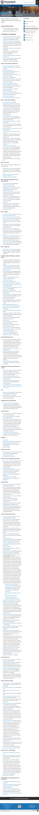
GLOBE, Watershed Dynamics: (8, 703)
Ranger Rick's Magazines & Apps (9, 548)
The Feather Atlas (6, 148)
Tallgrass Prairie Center (7, 478)
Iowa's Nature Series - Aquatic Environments (11, 690)
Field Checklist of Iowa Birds (8, 102)
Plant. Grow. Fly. (6, 281)
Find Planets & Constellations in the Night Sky (11, 755)
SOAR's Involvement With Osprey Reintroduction (12, 218)
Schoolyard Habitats (7, 627)
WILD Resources (14, 516)
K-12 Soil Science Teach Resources (9, 495)
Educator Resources (6, 551)
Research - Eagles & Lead (8, 427)
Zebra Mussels (5, 77)
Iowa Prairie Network (7, 472)
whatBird (4, 158)
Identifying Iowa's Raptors (8, 215)
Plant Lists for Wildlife (7, 321)
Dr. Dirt (4, 487)
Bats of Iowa (5, 439)
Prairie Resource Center (7, 476)
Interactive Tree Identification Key (9, 659)
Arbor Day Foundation (7, 673)
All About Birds (6, 116)
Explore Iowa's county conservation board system (12, 451)
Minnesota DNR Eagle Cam (8, 175)
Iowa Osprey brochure (13, 217)
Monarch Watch (6, 313)
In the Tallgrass (6, 461)
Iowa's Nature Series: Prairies (8, 468)
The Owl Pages (6, 242)
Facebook (14, 472)
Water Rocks (5, 701)
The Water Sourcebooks (7, 727)
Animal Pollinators (6, 294)
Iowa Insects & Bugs (7, 269)
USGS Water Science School (8, 746)
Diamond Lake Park (30, 21)
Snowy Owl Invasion (7, 241)
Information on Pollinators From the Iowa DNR (12, 268)
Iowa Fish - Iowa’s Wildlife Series (9, 392)
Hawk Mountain (6, 192)
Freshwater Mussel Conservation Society (10, 86)
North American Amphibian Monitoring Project (11, 58)
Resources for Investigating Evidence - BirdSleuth (12, 623)
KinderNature (5, 339)
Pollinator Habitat (6, 324)
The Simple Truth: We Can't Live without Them (12, 328)
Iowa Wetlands (6, 693)
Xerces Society (6, 259)
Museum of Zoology (15, 542)
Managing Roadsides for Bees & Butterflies (11, 307)
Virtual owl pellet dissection (8, 654)
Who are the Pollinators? (7, 334)
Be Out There (5, 546)
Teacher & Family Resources (32, 28)
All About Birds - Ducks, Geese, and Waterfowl (11, 249)
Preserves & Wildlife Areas (31, 26)
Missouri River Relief (7, 706)
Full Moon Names (6, 759)
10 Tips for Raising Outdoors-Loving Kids (10, 348)
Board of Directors (29, 35)
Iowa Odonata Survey (7, 271)
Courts (29, 2)
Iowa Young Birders (6, 115)
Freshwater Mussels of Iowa (8, 70)
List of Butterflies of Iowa (7, 279)
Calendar (25, 2)
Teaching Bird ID (6, 147)
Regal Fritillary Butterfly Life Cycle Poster (10, 291)
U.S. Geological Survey (7, 404)
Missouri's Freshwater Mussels (8, 88)
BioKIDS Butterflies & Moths (8, 298)
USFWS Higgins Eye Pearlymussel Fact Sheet (11, 97)
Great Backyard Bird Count (8, 190)
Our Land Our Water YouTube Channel (10, 696)
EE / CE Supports (6, 516)
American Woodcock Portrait (8, 123)
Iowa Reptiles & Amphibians (8, 48)
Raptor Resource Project (7, 168)
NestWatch (5, 202)
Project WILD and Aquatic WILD (11, 595)
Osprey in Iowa (6, 217)
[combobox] (30, 5)
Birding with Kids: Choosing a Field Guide (10, 128)
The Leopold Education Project (8, 647)
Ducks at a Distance (7, 250)
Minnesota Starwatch (7, 772)
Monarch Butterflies (6, 310)
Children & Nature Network (8, 351)
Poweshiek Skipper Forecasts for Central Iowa (11, 282)
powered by (34, 810)
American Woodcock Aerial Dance (9, 121)
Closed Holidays (31, 807)
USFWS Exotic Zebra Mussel (8, 96)
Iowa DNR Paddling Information (9, 456)
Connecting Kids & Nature (8, 543)
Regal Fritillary (5, 290)
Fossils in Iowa (6, 402)
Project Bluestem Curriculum (8, 620)
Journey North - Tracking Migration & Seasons (11, 196)
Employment (33, 2)
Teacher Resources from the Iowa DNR (10, 527)
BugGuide (5, 300)
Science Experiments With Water (9, 630)
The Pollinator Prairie (7, 327)
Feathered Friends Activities (8, 552)
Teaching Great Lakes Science (10, 597)
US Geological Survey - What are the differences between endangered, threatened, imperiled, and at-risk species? (12, 386)
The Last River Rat (6, 710)
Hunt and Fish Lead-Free (7, 413)
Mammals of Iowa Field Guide (8, 442)
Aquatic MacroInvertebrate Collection (10, 83)
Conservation (4, 13)
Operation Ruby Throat (7, 203)
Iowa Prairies (5, 473)
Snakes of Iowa (6, 56)
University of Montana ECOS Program (12, 598)
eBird (4, 134)
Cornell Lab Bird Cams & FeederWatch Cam (11, 174)
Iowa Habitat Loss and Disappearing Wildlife (11, 469)
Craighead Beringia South (8, 187)
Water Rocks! (5, 533)
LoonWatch (5, 197)
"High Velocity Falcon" (7, 219)
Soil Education (5, 502)
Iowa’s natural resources (11, 31)
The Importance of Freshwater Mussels (10, 74)
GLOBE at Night (6, 761)
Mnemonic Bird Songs (7, 142)
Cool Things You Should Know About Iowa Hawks (12, 214)
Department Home (29, 39)
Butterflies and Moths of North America (10, 304)
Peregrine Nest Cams (7, 177)
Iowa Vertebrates (6, 50)
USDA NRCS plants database (8, 790)
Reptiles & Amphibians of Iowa (9, 55)
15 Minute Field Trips (7, 538)
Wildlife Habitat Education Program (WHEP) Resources (30, 31)
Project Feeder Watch (7, 209)
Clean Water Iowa (6, 683)
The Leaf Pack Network (7, 720)
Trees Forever (5, 669)
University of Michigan (7, 542)
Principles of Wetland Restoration (9, 788)
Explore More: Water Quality (8, 687)
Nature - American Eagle (7, 229)
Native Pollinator (6, 320)
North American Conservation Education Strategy (12, 614)
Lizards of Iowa (18, 55)
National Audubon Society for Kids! (9, 145)
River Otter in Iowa (6, 447)
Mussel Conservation (7, 93)
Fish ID (4, 396)
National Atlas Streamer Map (10, 742)
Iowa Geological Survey (15, 402)
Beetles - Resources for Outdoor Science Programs (12, 625)
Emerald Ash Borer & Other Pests (9, 662)
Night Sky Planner (6, 775)
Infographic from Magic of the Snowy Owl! (11, 228)
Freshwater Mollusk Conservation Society (11, 84)
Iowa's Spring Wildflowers (8, 484)
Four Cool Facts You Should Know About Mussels (12, 67)
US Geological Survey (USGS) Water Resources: (12, 737)
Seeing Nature (5, 636)
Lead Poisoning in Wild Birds (8, 416)
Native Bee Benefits (7, 317)
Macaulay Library (6, 138)
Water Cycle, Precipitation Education (10, 747)
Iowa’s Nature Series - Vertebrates (9, 395)
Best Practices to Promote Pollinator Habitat (11, 265)
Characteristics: (6, 224)
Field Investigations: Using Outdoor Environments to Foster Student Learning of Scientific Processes (13, 586)
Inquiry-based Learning (9, 589)
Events (27, 23)
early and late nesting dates (10, 108)
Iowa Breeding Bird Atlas (7, 103)
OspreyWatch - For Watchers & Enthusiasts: (11, 235)
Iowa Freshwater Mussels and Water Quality (11, 71)
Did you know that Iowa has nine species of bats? (12, 441)
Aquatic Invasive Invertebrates (8, 65)
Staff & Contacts (29, 37)
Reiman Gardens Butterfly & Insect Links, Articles (12, 284)
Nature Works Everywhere (8, 604)
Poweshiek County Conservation (21, 798)
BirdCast (4, 183)
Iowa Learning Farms (7, 519)
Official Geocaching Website (8, 454)
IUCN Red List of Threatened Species (10, 370)
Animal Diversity (6, 539)
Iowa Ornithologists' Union (8, 109)
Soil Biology (5, 498)
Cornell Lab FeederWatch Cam (8, 186)
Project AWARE (6, 698)
